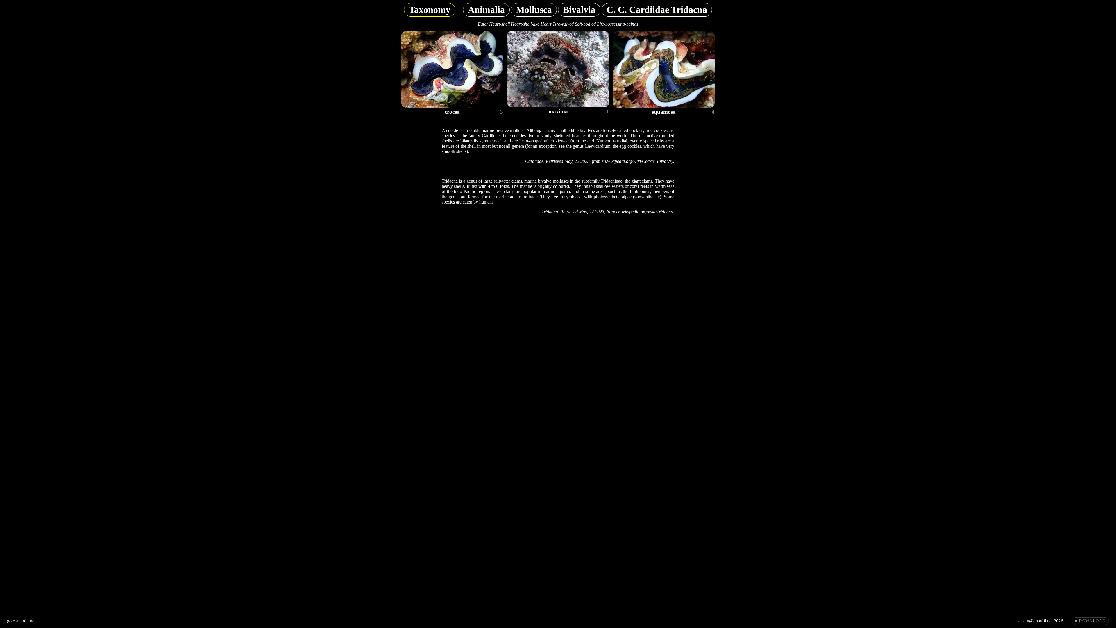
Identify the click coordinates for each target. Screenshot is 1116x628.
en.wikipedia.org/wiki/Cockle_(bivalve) (637, 161)
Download (1092, 621)
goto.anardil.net (21, 620)
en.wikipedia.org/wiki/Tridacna (644, 211)
